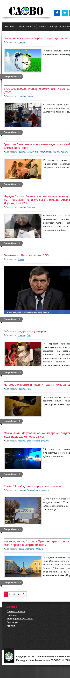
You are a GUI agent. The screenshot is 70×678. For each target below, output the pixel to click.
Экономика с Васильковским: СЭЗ (26, 255)
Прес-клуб (12, 622)
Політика (31, 207)
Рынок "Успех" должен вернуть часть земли (32, 486)
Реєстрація (12, 615)
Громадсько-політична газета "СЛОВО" (26, 11)
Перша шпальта (26, 26)
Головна (9, 26)
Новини (42, 26)
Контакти (11, 625)
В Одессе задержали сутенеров (25, 331)
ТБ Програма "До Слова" (20, 618)
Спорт (30, 96)
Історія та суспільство (39, 152)
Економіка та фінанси (38, 441)
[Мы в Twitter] (65, 13)
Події (29, 335)
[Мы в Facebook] (58, 13)
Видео (21, 259)
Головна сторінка (16, 611)
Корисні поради (60, 152)
